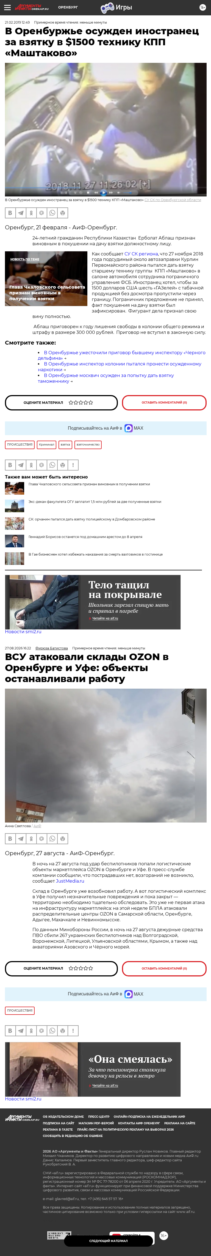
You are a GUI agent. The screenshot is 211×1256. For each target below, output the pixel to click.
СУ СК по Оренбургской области (173, 200)
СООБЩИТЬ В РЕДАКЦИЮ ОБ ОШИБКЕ (73, 1136)
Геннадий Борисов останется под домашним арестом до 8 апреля (85, 537)
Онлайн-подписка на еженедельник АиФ (149, 1117)
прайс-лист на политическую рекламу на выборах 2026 (125, 1129)
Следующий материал (108, 1241)
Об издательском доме (63, 1117)
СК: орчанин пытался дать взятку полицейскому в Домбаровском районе (92, 519)
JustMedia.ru (70, 881)
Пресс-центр (98, 1117)
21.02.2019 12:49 (17, 22)
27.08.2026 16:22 (18, 648)
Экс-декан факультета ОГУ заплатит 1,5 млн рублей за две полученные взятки (95, 502)
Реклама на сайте (179, 1123)
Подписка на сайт (58, 1123)
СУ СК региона (141, 254)
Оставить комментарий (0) (164, 402)
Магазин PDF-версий (96, 1123)
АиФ (37, 826)
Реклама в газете (58, 1129)
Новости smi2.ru (23, 631)
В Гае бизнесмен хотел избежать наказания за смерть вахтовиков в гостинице (96, 554)
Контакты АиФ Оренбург (139, 1123)
